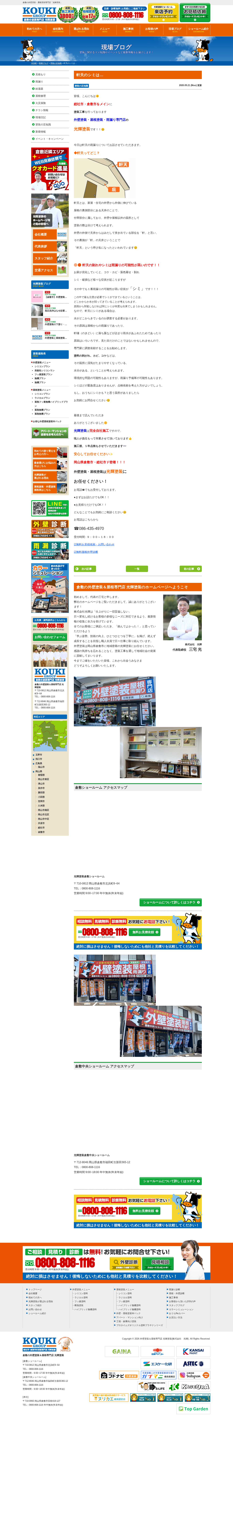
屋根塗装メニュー (125, 1289)
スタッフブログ (177, 1305)
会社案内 (58, 30)
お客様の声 (151, 30)
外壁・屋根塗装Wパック (128, 1313)
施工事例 (128, 30)
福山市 (41, 767)
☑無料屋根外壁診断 (86, 551)
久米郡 (41, 805)
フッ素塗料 (80, 1301)
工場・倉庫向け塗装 (126, 1321)
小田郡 (41, 797)
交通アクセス (44, 270)
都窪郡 (41, 775)
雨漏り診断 (174, 1289)
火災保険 (40, 103)
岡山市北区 (43, 814)
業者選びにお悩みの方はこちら (45, 464)
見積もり (40, 74)
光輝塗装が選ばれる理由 (41, 476)
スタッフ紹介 (44, 258)
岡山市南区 (43, 810)
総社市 (41, 827)
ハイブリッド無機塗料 (86, 1309)
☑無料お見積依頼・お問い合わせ (94, 544)
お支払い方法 (175, 1317)
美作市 (41, 788)
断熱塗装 (79, 1305)
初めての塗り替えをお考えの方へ (45, 452)
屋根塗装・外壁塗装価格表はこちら (45, 488)
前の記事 (189, 568)
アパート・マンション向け (129, 1317)
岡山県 (38, 771)
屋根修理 (40, 95)
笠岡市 (41, 801)
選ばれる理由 (81, 30)
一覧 (137, 568)
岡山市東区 (43, 779)
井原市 (41, 823)
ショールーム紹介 (198, 30)
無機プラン (40, 378)
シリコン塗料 (81, 1293)
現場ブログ (175, 30)
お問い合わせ (35, 1309)
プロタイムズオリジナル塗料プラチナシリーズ (139, 1325)
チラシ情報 (41, 110)
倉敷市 (41, 832)
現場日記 (40, 117)
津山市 (41, 783)
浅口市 (38, 759)
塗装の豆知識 (81, 86)
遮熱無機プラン (42, 410)
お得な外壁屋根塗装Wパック (47, 421)
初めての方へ (34, 30)
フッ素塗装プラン (43, 374)
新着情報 (40, 131)
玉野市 (38, 754)
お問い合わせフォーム (50, 637)
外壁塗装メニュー (81, 1289)
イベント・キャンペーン (49, 138)
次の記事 (87, 568)
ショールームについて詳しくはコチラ (169, 902)
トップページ (35, 1289)
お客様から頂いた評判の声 (182, 1301)
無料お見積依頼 (143, 932)
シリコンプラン (42, 366)
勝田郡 (41, 792)
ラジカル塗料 (81, 1297)
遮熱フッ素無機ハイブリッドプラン (51, 404)
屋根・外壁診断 (177, 1293)
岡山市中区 (43, 819)
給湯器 (39, 88)
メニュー (105, 30)
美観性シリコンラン (45, 370)
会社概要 (41, 234)
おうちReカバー (177, 1313)
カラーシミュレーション (181, 1309)
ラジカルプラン (42, 398)
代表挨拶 (41, 246)
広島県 (38, 763)
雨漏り (39, 81)
